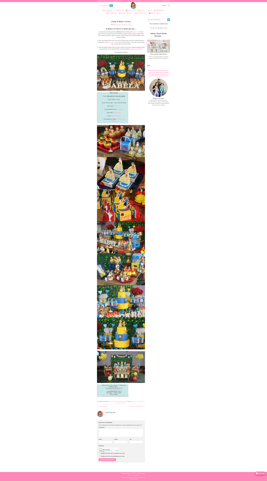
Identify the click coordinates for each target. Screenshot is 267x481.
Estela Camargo (116, 116)
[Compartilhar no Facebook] (151, 28)
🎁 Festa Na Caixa (130, 10)
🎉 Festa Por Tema (107, 10)
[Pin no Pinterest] (158, 28)
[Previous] (147, 52)
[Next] (170, 52)
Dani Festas (117, 106)
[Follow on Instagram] (162, 1)
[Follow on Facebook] (161, 1)
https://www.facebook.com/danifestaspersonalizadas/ (115, 396)
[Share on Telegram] (166, 28)
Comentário (102, 427)
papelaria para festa (160, 74)
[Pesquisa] (111, 5)
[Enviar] (168, 19)
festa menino (151, 72)
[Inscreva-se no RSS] (169, 1)
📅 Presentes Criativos (125, 13)
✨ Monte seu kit (119, 10)
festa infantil (151, 74)
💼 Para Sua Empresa (154, 13)
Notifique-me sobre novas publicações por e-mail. (113, 456)
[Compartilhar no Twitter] (153, 28)
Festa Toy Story (103, 406)
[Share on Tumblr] (163, 28)
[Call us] (166, 1)
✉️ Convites (149, 10)
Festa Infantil (111, 401)
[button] (164, 5)
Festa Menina (117, 401)
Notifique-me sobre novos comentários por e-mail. (113, 453)
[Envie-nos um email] (165, 1)
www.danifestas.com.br (114, 389)
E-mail (116, 439)
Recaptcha (101, 445)
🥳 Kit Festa (141, 10)
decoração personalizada (154, 70)
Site (131, 439)
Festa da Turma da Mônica (136, 406)
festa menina (165, 70)
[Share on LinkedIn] (161, 28)
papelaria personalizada (136, 49)
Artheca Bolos (117, 112)
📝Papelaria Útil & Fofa (140, 13)
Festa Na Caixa (123, 401)
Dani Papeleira (128, 24)
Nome (100, 439)
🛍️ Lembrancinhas (159, 10)
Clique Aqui (115, 0)
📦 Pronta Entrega (112, 13)
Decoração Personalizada (136, 401)
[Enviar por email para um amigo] (156, 28)
